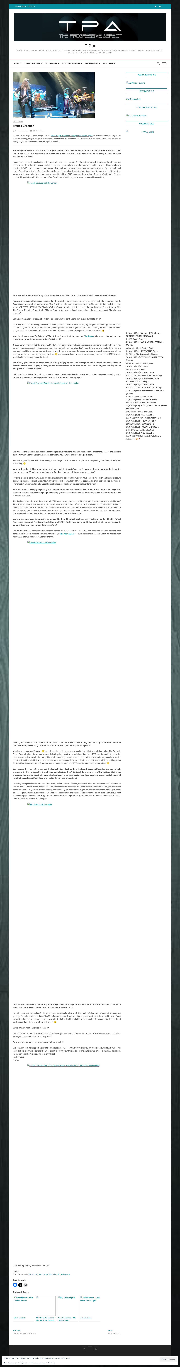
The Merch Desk (67, 533)
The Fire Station (149, 402)
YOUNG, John (147, 372)
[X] (90, 1346)
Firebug (142, 369)
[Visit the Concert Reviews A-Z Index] (136, 115)
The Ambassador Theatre (147, 354)
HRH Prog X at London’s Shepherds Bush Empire (72, 135)
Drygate (142, 339)
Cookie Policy (50, 1363)
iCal (139, 438)
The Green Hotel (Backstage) (149, 375)
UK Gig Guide (91, 63)
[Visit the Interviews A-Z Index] (133, 99)
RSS (136, 438)
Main (16, 63)
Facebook (33, 1274)
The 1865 (148, 411)
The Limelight (143, 381)
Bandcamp (43, 1274)
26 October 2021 (38, 131)
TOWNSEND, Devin (149, 351)
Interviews (51, 63)
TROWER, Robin (149, 399)
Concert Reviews (71, 63)
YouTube (52, 1274)
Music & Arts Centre (152, 418)
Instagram (65, 1274)
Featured (108, 63)
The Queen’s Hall (147, 424)
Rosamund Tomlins (21, 131)
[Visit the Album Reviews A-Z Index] (135, 83)
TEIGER (144, 366)
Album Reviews (32, 63)
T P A (90, 46)
